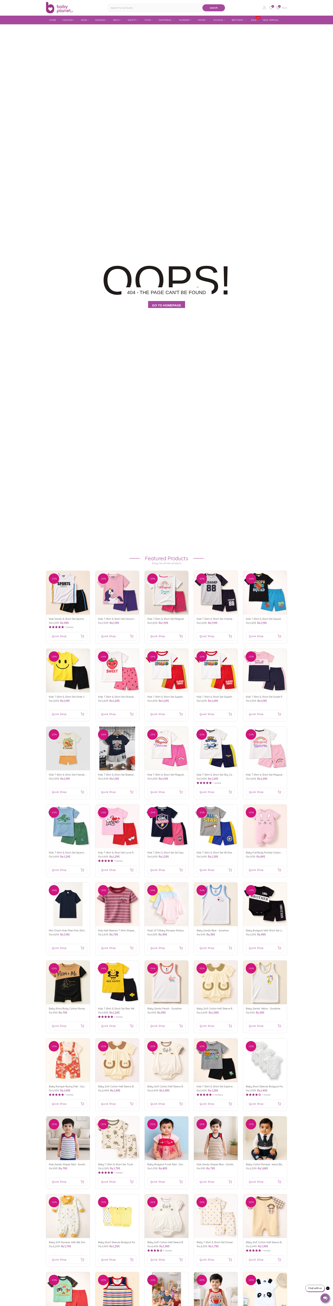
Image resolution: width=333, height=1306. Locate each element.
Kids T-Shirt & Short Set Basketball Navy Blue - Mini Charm (131, 774)
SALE (255, 20)
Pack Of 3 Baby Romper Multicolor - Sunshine (173, 930)
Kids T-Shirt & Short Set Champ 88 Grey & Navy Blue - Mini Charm (234, 618)
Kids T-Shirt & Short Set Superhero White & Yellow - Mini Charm (232, 696)
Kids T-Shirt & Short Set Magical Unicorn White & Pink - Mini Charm (185, 774)
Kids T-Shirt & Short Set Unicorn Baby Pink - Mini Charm (129, 618)
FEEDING (100, 20)
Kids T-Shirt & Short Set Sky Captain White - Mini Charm (228, 774)
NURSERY (184, 20)
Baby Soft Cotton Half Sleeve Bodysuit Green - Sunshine (229, 1008)
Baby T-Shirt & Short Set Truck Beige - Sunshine (125, 1164)
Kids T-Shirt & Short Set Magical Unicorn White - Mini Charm (279, 774)
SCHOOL (218, 20)
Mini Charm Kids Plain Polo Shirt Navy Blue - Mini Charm (80, 930)
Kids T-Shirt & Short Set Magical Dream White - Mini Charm (180, 618)
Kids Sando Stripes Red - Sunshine (68, 1164)
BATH (116, 20)
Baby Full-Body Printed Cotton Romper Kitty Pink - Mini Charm (281, 852)
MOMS (201, 20)
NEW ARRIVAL (271, 20)
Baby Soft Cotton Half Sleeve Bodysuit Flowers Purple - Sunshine (184, 1242)
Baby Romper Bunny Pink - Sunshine (69, 1086)
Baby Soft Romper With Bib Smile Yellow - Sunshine (78, 1242)
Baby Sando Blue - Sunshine (213, 930)
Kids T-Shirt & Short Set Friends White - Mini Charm (78, 774)
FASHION (67, 20)
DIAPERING (165, 20)
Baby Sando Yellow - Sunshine (263, 1008)
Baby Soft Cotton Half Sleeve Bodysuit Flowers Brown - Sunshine (184, 1086)
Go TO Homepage (166, 305)
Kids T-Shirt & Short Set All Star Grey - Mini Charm (225, 852)
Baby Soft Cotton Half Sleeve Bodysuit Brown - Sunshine (130, 1086)
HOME (52, 20)
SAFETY (132, 20)
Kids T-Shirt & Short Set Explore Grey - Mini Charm (225, 1086)
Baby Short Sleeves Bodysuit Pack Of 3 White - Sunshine (278, 1086)
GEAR (84, 20)
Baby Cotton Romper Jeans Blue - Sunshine (271, 1164)
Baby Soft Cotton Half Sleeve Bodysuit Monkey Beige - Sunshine (282, 1242)
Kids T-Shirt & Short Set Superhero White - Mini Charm (178, 696)
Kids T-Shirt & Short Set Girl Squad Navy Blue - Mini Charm (180, 852)
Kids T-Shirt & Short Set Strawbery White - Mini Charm (128, 696)
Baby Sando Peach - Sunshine (164, 1008)
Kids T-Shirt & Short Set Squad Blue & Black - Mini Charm (278, 618)
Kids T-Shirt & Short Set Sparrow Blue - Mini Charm (77, 852)
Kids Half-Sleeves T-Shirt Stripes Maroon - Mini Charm (128, 930)
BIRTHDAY (237, 20)
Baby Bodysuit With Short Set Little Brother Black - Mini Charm (281, 930)
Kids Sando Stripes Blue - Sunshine (216, 1164)
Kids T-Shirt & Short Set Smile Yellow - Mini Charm (77, 696)
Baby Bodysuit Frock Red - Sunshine (168, 1164)
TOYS (147, 20)
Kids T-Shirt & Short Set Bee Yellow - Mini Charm (125, 1008)
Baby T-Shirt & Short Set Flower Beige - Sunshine (224, 1242)
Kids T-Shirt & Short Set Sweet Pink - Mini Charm (273, 696)
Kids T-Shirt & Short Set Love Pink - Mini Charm (124, 852)
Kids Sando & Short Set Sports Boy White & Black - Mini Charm (85, 618)
